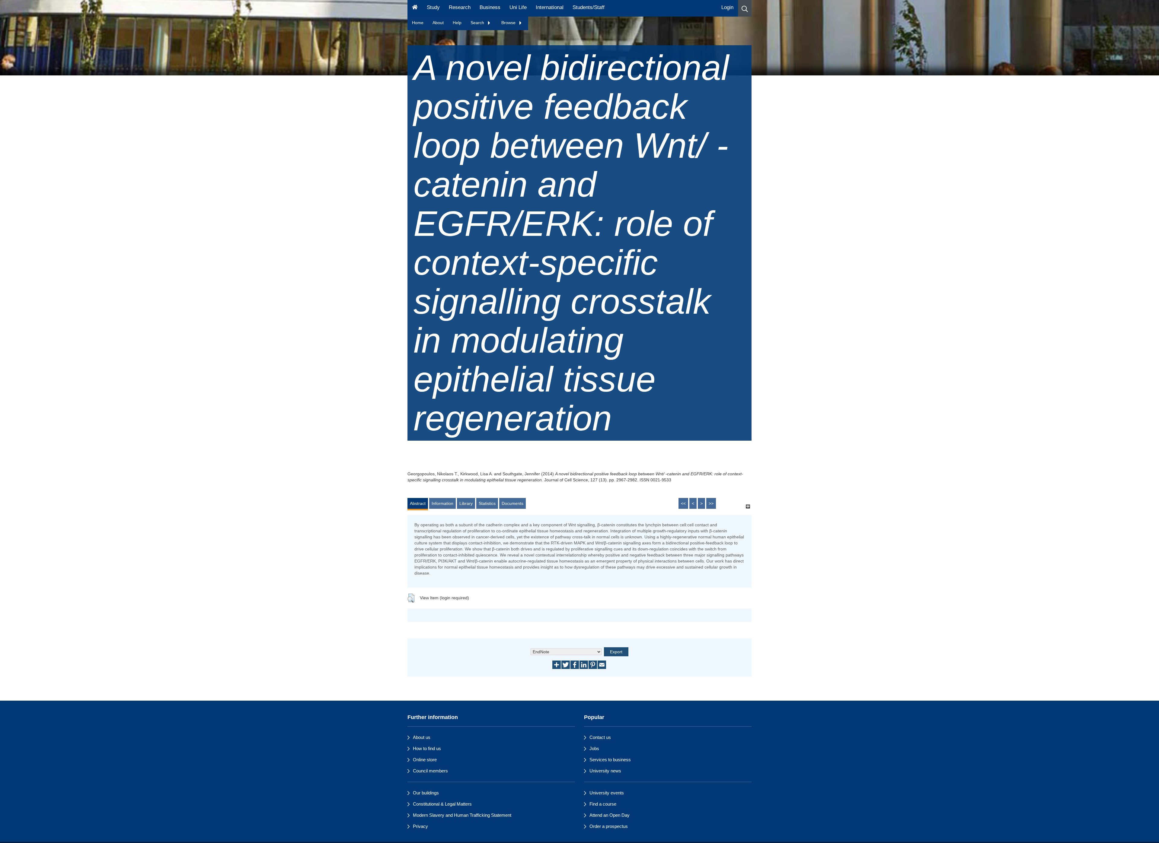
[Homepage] (414, 8)
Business (490, 7)
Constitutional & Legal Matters (442, 804)
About (438, 22)
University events (606, 792)
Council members (430, 770)
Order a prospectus (608, 826)
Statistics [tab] (487, 503)
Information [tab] (442, 503)
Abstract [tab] (418, 503)
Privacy (420, 826)
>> (711, 503)
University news (605, 770)
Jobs (594, 748)
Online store (425, 759)
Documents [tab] (512, 503)
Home (417, 22)
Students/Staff (589, 7)
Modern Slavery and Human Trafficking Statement (462, 815)
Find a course (602, 804)
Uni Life (518, 7)
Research (460, 7)
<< (683, 503)
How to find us (427, 748)
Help (457, 22)
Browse (509, 22)
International (550, 7)
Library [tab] (466, 503)
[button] (745, 8)
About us (421, 737)
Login (727, 7)
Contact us (600, 737)
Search (478, 22)
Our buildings (426, 792)
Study (433, 7)
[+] (748, 506)
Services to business (610, 759)
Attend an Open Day (609, 815)
